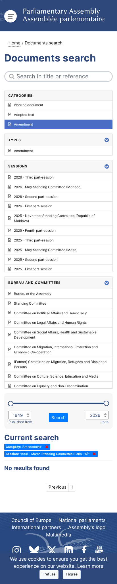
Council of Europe (31, 520)
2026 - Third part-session (34, 177)
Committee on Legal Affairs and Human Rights (50, 322)
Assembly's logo (86, 527)
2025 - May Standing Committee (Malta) (46, 250)
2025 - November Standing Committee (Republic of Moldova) (54, 218)
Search (58, 417)
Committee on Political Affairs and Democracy (50, 313)
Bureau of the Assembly (32, 294)
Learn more (90, 566)
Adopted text (24, 114)
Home (14, 43)
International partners (36, 527)
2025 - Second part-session (36, 259)
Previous (57, 487)
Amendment (23, 124)
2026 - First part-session (33, 206)
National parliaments (82, 520)
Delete (46, 447)
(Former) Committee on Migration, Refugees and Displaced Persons (60, 364)
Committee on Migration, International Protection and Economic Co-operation (56, 349)
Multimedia (58, 535)
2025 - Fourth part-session (35, 230)
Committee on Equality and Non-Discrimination (51, 386)
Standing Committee (30, 303)
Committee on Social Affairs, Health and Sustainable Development (55, 334)
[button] (107, 140)
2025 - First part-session (33, 269)
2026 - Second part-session (36, 196)
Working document (28, 105)
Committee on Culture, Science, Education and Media (56, 376)
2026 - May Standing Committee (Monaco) (48, 187)
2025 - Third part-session (34, 240)
